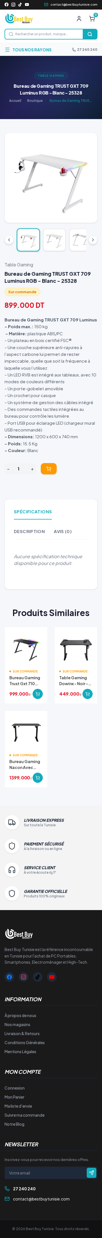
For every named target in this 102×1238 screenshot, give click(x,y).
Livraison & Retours (22, 1033)
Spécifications (33, 511)
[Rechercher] (90, 34)
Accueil (15, 100)
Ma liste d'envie (18, 1105)
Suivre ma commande (24, 1115)
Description (29, 531)
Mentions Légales (20, 1051)
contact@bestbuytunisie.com (73, 4)
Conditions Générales (25, 1042)
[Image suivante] (88, 177)
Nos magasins (17, 1024)
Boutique (35, 100)
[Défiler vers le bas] (92, 239)
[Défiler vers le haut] (9, 239)
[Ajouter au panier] (49, 468)
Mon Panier (14, 1096)
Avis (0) (63, 531)
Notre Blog (14, 1124)
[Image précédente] (13, 177)
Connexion (15, 1087)
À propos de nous (20, 1015)
